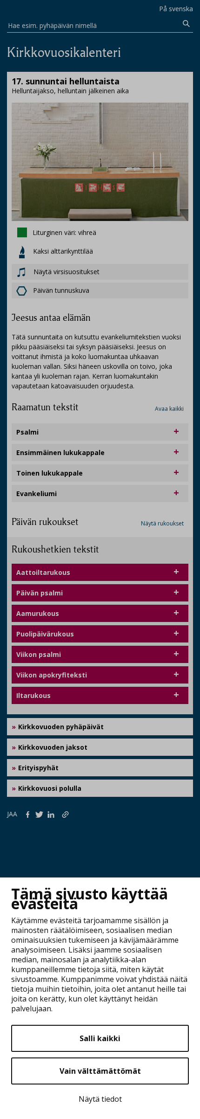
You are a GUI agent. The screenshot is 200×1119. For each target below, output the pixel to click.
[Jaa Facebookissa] (29, 813)
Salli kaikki (100, 1038)
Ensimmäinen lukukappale (60, 452)
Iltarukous (33, 695)
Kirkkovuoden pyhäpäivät (61, 726)
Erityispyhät (38, 767)
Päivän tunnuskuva (61, 290)
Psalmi (27, 432)
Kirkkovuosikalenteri (64, 52)
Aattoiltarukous (43, 572)
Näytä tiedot (100, 1099)
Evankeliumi (36, 493)
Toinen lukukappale (49, 473)
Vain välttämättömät (100, 1071)
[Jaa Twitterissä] (41, 813)
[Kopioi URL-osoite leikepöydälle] (66, 814)
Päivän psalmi (39, 592)
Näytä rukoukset (162, 523)
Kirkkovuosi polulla (49, 788)
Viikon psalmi (38, 654)
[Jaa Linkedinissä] (53, 813)
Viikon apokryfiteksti (51, 674)
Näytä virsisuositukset (66, 271)
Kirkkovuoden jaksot (52, 747)
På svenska (176, 8)
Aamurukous (37, 613)
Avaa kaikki (169, 409)
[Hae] (186, 23)
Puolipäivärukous (45, 633)
